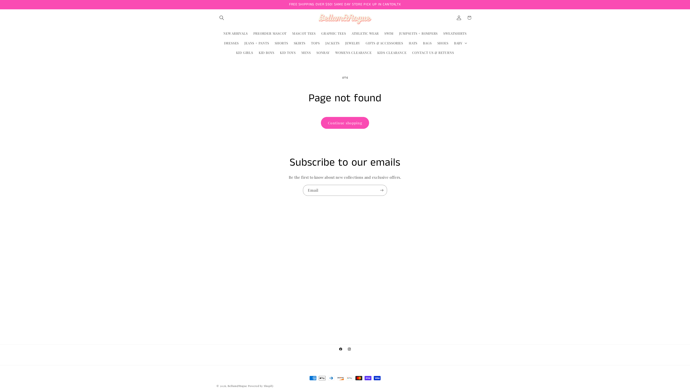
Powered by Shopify (260, 386)
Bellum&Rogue (237, 386)
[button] (222, 18)
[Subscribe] (382, 190)
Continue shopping (345, 123)
